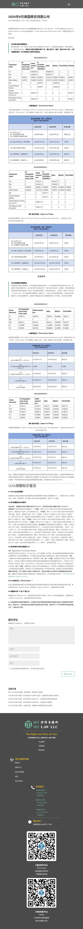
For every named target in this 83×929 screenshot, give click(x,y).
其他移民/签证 (35, 20)
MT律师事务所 (15, 20)
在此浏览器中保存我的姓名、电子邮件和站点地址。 (28, 668)
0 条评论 (44, 20)
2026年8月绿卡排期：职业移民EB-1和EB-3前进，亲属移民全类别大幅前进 (33, 695)
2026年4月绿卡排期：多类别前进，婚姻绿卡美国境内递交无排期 (30, 705)
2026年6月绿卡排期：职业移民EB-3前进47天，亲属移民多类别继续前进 (32, 699)
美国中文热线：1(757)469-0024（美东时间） (41, 802)
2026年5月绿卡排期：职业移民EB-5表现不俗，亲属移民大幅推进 (30, 702)
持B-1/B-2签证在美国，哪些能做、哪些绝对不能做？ (26, 692)
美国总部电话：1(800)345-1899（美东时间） (41, 793)
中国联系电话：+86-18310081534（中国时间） (42, 812)
